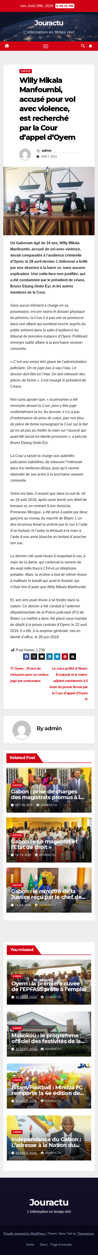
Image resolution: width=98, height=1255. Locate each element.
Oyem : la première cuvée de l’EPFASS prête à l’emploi (48, 986)
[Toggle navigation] (46, 46)
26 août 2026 (27, 997)
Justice (26, 71)
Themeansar (85, 1233)
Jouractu (49, 23)
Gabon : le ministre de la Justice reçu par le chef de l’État (46, 897)
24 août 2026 (27, 1153)
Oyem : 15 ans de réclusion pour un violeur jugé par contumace (29, 674)
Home (30, 1244)
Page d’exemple (61, 1244)
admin (47, 151)
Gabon (17, 976)
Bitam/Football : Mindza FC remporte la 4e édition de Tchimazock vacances (47, 1093)
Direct (44, 1244)
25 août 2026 (27, 1049)
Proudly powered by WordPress (25, 1233)
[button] (83, 46)
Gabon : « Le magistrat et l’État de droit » (44, 844)
